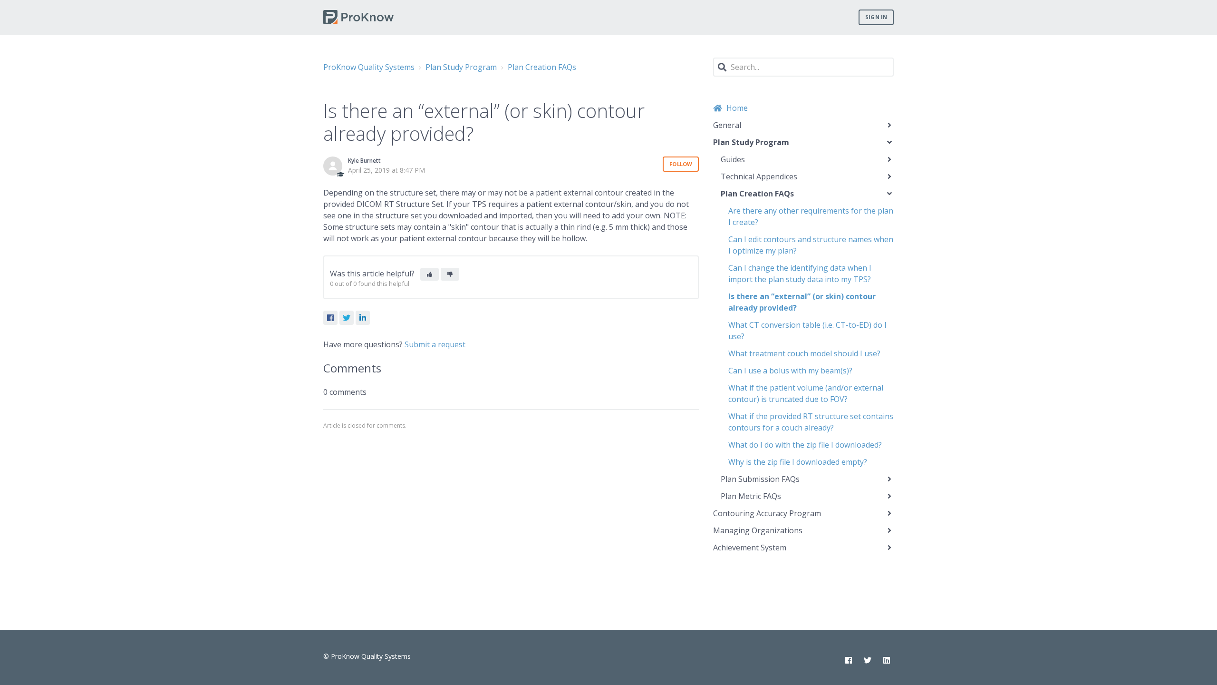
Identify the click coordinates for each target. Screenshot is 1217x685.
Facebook (330, 318)
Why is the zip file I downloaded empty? (797, 462)
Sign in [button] (876, 16)
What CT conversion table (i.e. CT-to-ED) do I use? (807, 331)
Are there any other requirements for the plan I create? (810, 216)
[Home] (358, 17)
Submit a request (435, 344)
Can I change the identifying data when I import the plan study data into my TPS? (799, 273)
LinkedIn (363, 318)
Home (737, 108)
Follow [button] (680, 163)
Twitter (346, 318)
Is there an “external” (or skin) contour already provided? (802, 302)
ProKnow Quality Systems (369, 67)
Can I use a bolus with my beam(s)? (790, 370)
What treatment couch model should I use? (804, 353)
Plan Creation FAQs (542, 67)
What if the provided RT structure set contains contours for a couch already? (810, 422)
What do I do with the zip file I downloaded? (805, 445)
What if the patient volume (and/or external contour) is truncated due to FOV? (805, 393)
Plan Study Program (461, 67)
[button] (429, 274)
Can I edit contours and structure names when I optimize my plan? (810, 245)
